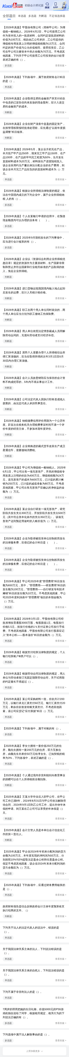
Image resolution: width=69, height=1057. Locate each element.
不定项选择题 (57, 15)
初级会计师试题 (34, 5)
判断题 (43, 15)
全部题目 (9, 16)
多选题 (32, 15)
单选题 (22, 15)
